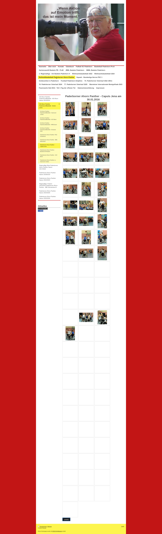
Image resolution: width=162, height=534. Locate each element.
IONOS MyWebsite (57, 531)
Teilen (41, 211)
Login (122, 526)
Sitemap (49, 526)
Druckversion (43, 526)
